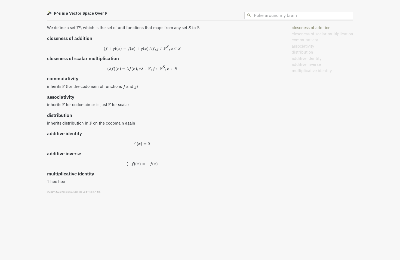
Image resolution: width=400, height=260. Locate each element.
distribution (302, 52)
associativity (303, 46)
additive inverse (306, 64)
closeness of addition (311, 27)
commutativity (305, 39)
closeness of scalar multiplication (322, 33)
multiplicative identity (312, 70)
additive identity (306, 58)
